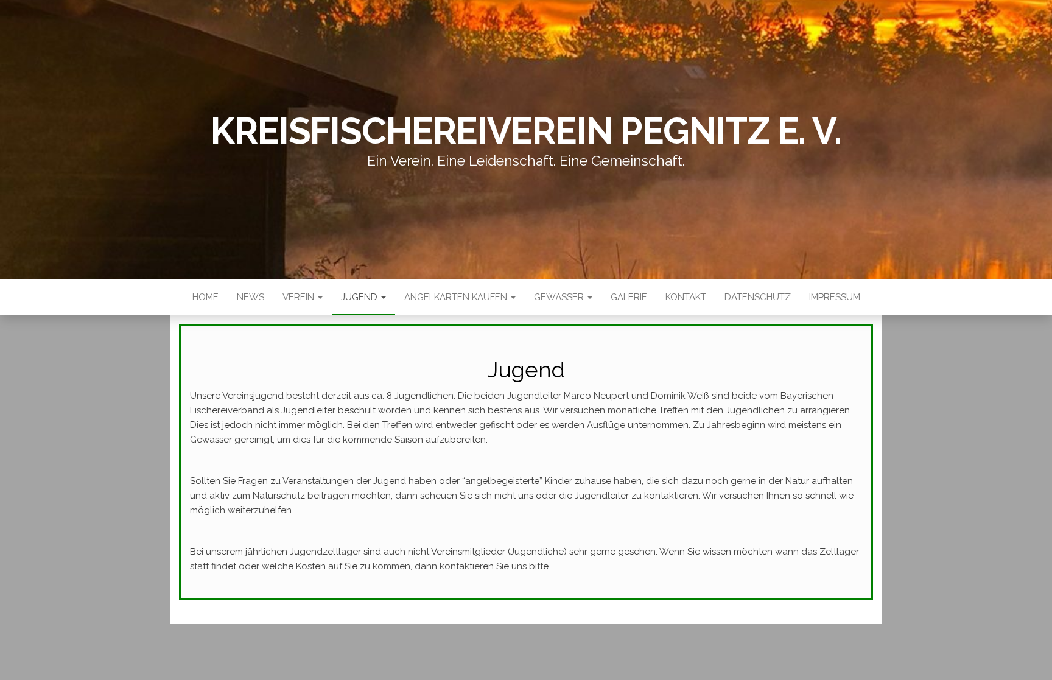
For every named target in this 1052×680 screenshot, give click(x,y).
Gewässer (560, 297)
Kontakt (685, 297)
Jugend (360, 297)
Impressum (834, 297)
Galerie (629, 297)
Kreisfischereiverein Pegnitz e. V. (526, 131)
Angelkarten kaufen (457, 297)
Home (205, 297)
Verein (299, 297)
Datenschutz (757, 297)
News (250, 297)
